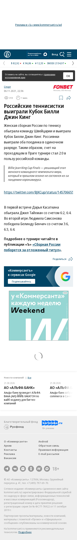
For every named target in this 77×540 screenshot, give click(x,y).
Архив (7, 445)
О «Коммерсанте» (16, 441)
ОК (68, 76)
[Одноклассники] (31, 469)
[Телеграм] (7, 469)
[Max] (47, 469)
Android (43, 441)
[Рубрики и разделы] (69, 54)
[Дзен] (23, 469)
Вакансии (10, 458)
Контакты (10, 450)
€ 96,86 (27, 63)
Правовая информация (53, 450)
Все (29, 377)
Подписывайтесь (21, 281)
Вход (55, 54)
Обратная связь (48, 445)
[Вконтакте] (15, 469)
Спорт (7, 86)
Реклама (9, 454)
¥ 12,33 (39, 63)
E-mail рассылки (48, 454)
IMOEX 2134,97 (55, 63)
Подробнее (25, 532)
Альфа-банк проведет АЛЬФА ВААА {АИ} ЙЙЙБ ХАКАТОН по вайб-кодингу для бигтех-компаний (22, 398)
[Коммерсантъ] (7, 54)
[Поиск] (62, 54)
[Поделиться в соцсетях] (68, 97)
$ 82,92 (15, 63)
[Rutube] (39, 469)
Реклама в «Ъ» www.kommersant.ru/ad (38, 25)
